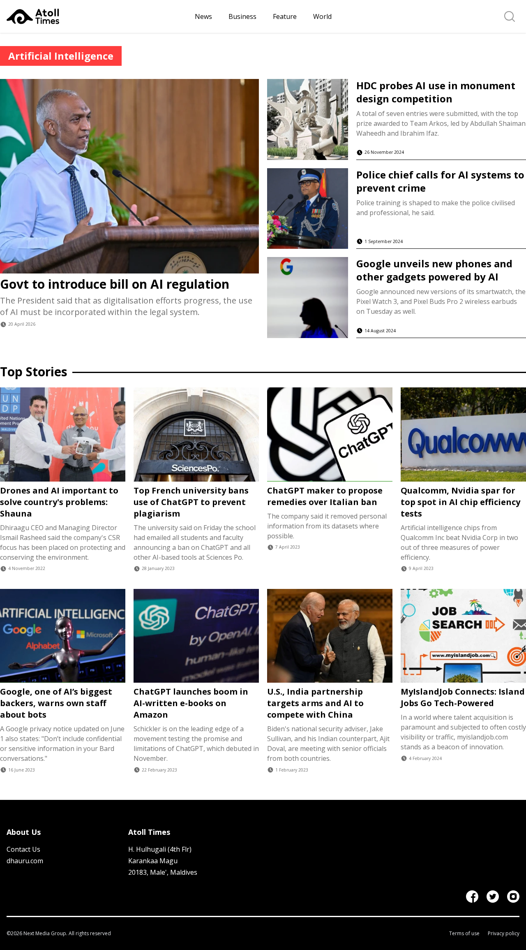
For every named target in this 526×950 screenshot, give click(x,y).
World (322, 16)
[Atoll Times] (97, 16)
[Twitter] (493, 896)
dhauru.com (25, 860)
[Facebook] (472, 896)
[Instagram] (513, 896)
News (203, 16)
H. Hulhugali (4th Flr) (159, 849)
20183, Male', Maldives (162, 872)
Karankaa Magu (153, 860)
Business (242, 16)
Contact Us (23, 849)
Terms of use (464, 933)
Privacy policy (503, 933)
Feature (285, 16)
